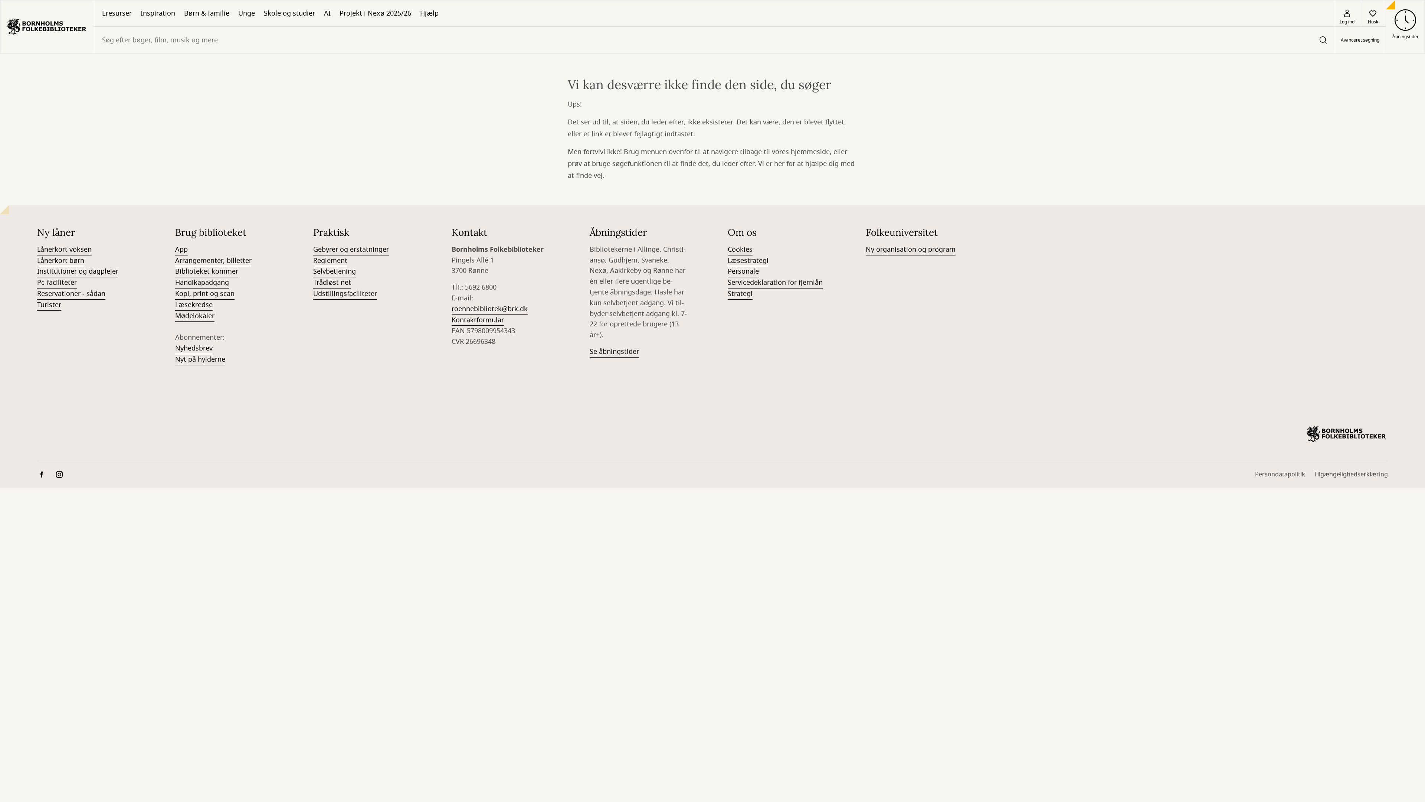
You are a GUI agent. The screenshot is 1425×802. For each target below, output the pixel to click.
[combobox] (713, 40)
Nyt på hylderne (200, 359)
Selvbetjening (334, 271)
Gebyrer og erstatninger (351, 249)
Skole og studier (289, 13)
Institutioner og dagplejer (77, 271)
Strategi (740, 294)
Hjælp (429, 13)
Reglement (330, 260)
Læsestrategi (748, 260)
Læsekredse (194, 305)
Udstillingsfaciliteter (345, 294)
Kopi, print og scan (205, 294)
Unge (246, 13)
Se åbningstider (614, 351)
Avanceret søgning (1360, 40)
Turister (49, 305)
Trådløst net (332, 282)
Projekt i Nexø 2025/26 (375, 13)
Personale (743, 271)
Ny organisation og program (911, 249)
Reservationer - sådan (71, 294)
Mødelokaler (194, 316)
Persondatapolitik (1280, 474)
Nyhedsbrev (194, 348)
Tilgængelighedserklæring (1351, 474)
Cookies (740, 249)
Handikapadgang (202, 282)
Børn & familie (206, 13)
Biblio (184, 271)
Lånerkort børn (60, 260)
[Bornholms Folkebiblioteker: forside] (46, 26)
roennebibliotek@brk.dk (490, 309)
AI (327, 13)
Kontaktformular (478, 320)
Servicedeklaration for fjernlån (775, 282)
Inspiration (158, 13)
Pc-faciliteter (57, 282)
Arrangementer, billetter (213, 260)
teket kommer (215, 271)
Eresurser (117, 13)
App (181, 249)
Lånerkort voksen (64, 249)
